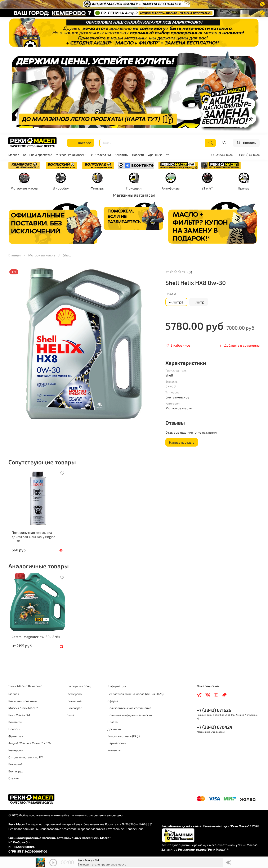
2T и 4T (207, 188)
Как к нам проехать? (37, 154)
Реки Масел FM (100, 154)
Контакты (121, 154)
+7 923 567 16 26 (222, 154)
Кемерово (15, 750)
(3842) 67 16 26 (249, 154)
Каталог (84, 143)
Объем (170, 294)
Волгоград (15, 771)
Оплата (112, 722)
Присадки (134, 188)
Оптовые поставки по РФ (25, 757)
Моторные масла (24, 188)
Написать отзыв (181, 442)
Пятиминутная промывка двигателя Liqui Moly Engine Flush (33, 536)
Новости (138, 154)
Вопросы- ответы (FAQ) (123, 736)
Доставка (114, 729)
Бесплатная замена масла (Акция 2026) (135, 694)
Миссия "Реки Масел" (71, 154)
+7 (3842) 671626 (214, 710)
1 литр (198, 302)
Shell (67, 255)
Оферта (112, 701)
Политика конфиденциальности (129, 715)
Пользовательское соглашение (129, 708)
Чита (70, 715)
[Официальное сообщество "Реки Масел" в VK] (136, 165)
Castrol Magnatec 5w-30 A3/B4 (36, 637)
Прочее (244, 188)
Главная (13, 154)
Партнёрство (116, 743)
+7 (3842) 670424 (214, 727)
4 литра (176, 302)
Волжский (15, 764)
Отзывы (13, 778)
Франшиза (155, 154)
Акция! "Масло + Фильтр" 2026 (29, 743)
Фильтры (97, 188)
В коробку (61, 188)
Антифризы (171, 188)
